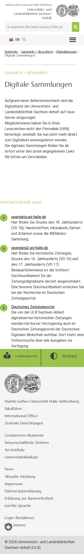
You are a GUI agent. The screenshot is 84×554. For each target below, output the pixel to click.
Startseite (11, 52)
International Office (21, 415)
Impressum (14, 483)
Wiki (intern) (15, 525)
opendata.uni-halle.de (28, 217)
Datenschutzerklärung (23, 491)
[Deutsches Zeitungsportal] (4, 308)
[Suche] (75, 27)
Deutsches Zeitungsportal (32, 307)
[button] (72, 39)
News (9, 469)
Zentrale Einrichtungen (24, 423)
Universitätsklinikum (21, 457)
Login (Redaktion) (19, 517)
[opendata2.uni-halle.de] (4, 249)
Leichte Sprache (18, 505)
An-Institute (15, 449)
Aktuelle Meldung (20, 476)
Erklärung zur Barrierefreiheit (29, 498)
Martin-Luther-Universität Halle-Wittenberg (42, 401)
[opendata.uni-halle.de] (4, 218)
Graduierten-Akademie (24, 435)
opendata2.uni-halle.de (29, 248)
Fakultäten (13, 408)
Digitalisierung (66, 52)
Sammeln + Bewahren (37, 52)
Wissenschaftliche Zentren (27, 442)
